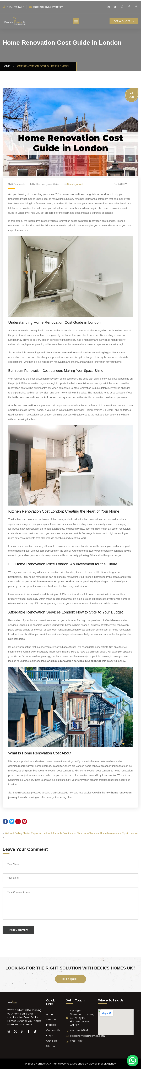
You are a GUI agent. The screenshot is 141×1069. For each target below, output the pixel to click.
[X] (115, 7)
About (50, 1014)
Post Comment (18, 929)
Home (7, 66)
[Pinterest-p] (22, 1031)
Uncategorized (75, 184)
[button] (76, 21)
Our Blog (51, 1041)
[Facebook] (129, 7)
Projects (51, 1025)
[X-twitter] (15, 1031)
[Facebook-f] (28, 1031)
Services (51, 1019)
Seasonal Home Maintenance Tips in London (113, 833)
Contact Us (53, 1030)
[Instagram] (109, 7)
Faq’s (49, 1035)
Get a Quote (70, 979)
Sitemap (51, 1046)
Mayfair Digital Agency (102, 1063)
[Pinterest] (122, 7)
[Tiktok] (136, 7)
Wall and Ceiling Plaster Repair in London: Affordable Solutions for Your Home (47, 833)
